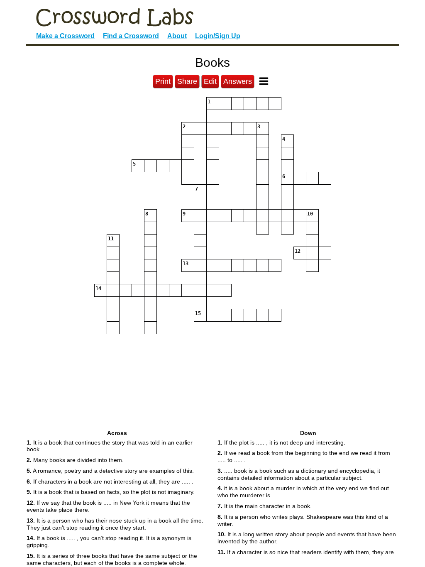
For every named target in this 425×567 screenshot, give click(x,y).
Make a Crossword (65, 35)
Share (187, 81)
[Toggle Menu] (263, 81)
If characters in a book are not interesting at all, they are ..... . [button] (110, 481)
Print (163, 81)
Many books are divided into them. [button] (75, 460)
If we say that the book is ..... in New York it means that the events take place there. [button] (108, 506)
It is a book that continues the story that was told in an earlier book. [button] (110, 446)
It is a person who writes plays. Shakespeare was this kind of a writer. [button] (302, 520)
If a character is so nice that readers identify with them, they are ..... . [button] (305, 555)
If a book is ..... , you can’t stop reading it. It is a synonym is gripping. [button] (109, 541)
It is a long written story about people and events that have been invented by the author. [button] (306, 538)
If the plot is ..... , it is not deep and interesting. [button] (281, 442)
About (177, 35)
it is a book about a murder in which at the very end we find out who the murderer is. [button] (303, 492)
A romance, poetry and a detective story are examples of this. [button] (110, 470)
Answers (237, 81)
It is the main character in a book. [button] (264, 506)
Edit (210, 81)
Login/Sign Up (217, 35)
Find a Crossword (131, 35)
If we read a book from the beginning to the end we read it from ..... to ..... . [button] (303, 456)
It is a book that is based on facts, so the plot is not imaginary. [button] (111, 492)
